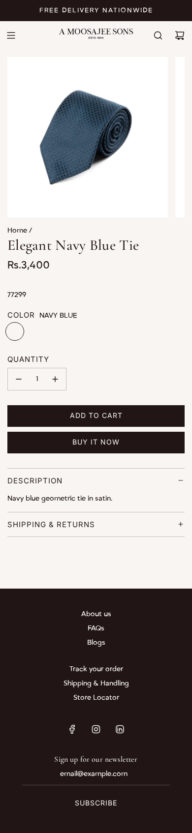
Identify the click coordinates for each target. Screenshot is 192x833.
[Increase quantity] (55, 379)
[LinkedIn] (119, 729)
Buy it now (96, 442)
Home (18, 230)
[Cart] (180, 35)
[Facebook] (72, 729)
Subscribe (96, 803)
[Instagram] (96, 729)
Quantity (28, 359)
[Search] (158, 35)
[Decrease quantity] (19, 379)
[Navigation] (11, 35)
